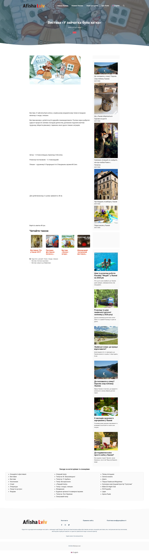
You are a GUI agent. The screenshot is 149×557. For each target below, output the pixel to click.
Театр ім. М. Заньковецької (65, 477)
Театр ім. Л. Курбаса (63, 479)
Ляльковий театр (62, 496)
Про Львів (105, 6)
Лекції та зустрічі (16, 489)
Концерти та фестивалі (18, 474)
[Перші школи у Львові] (106, 215)
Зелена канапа (107, 477)
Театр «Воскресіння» (63, 482)
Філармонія (60, 489)
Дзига (104, 479)
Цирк (104, 491)
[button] (123, 5)
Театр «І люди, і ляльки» (51, 259)
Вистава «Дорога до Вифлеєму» (41, 263)
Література (14, 487)
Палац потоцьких (108, 474)
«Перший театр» (61, 484)
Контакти (64, 520)
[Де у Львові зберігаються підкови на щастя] (106, 99)
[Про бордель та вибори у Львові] (106, 184)
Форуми (13, 491)
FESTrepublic (106, 489)
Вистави (13, 479)
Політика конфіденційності (116, 520)
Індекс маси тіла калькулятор (74, 536)
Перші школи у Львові (102, 225)
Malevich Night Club (109, 487)
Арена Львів (106, 494)
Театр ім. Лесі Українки (64, 494)
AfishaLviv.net (76, 546)
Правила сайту (88, 520)
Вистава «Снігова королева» (40, 261)
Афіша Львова (62, 6)
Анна (79, 27)
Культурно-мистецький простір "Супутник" (117, 484)
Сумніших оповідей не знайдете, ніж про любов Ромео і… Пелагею (105, 162)
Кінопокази (14, 482)
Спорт (12, 484)
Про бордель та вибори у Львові (105, 202)
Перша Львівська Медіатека (112, 482)
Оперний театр (61, 474)
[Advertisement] (60, 99)
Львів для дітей (92, 6)
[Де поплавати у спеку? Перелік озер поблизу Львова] (106, 68)
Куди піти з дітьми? (37, 259)
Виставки (13, 477)
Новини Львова (77, 6)
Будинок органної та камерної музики (69, 491)
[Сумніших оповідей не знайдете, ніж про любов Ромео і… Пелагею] (106, 141)
